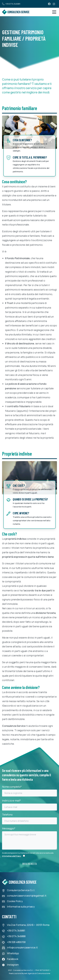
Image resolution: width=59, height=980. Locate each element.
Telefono (7, 814)
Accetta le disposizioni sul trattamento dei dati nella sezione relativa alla (28, 854)
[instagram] (54, 3)
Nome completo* (12, 786)
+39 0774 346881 (12, 3)
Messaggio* (8, 828)
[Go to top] (7, 973)
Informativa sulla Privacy (11, 856)
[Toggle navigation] (54, 12)
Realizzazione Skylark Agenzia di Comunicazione (29, 973)
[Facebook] (49, 3)
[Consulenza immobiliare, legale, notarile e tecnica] (15, 12)
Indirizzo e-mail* (11, 800)
